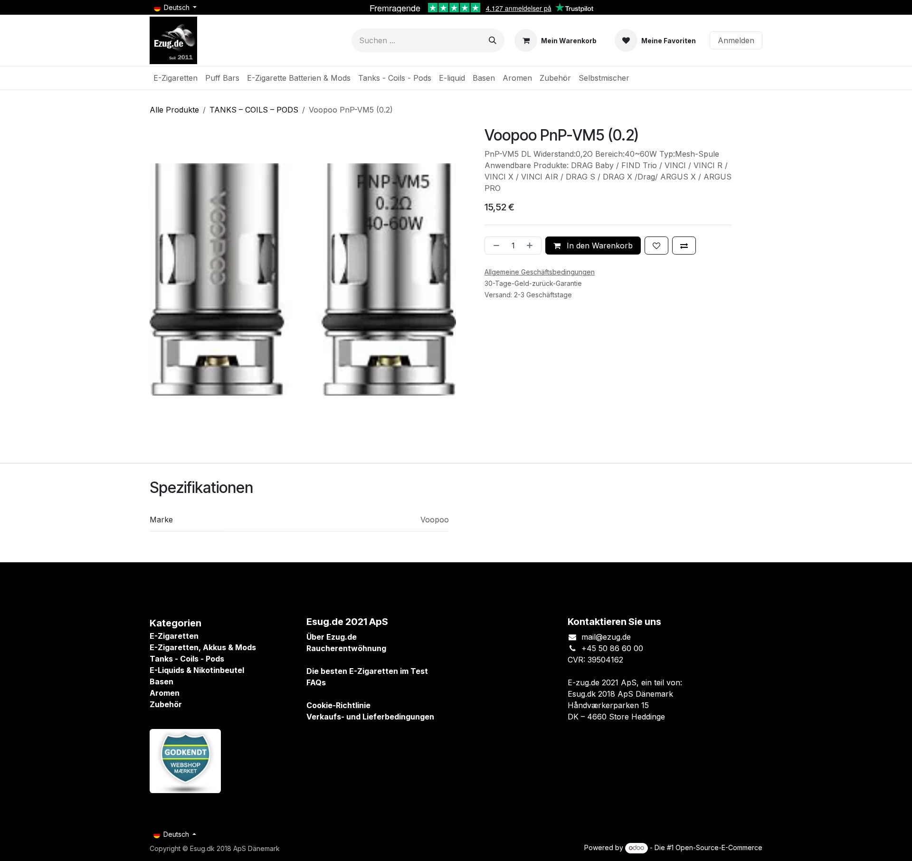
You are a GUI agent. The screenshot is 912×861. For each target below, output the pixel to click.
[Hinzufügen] (531, 245)
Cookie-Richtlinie (338, 705)
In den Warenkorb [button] (598, 245)
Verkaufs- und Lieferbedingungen (370, 716)
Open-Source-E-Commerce (718, 847)
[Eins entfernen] (494, 245)
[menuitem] (175, 77)
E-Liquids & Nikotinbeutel (197, 670)
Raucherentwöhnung (346, 648)
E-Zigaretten (174, 636)
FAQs (316, 682)
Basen (161, 681)
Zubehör (166, 704)
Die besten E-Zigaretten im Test (367, 671)
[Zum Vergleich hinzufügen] (684, 246)
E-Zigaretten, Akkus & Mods (203, 647)
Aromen (165, 693)
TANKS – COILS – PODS (253, 109)
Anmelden (736, 40)
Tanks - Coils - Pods (187, 658)
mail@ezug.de (606, 637)
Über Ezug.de (331, 637)
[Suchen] (492, 40)
